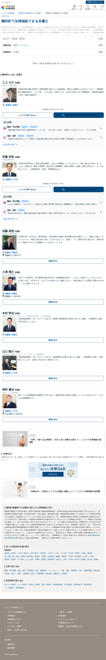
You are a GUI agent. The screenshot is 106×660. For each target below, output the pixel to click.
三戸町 (64, 559)
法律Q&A (11, 616)
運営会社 (11, 644)
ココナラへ (7, 2)
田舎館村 (50, 556)
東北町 (13, 559)
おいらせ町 (29, 559)
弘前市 (13, 553)
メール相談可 (9, 588)
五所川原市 (34, 553)
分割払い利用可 (34, 585)
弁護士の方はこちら (95, 2)
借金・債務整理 (41, 571)
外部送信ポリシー (66, 623)
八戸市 (15, 179)
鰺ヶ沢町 (15, 556)
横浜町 (6, 559)
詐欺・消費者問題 (85, 571)
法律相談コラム (14, 619)
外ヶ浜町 (7, 556)
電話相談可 (88, 585)
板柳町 (57, 556)
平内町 (77, 553)
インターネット (54, 571)
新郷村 (96, 559)
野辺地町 (78, 556)
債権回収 (96, 571)
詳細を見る (53, 261)
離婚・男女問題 (10, 571)
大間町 (37, 559)
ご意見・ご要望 (65, 612)
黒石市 (25, 553)
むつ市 (56, 553)
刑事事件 (74, 571)
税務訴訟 (56, 574)
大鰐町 (43, 556)
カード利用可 (22, 585)
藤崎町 (37, 556)
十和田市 (42, 553)
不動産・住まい (10, 574)
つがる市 (63, 553)
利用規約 (62, 616)
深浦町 (22, 556)
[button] (53, 144)
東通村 (43, 559)
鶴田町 (64, 556)
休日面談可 (68, 585)
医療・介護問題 (23, 574)
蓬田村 (89, 553)
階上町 (89, 559)
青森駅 (8, 255)
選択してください (21, 45)
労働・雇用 (65, 571)
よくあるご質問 (14, 626)
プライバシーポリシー (68, 619)
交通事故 (30, 571)
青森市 (15, 105)
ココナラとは (13, 623)
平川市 (70, 553)
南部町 (83, 559)
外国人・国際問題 (37, 574)
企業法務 (48, 574)
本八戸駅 (9, 414)
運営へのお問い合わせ (17, 630)
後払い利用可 (47, 585)
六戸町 (91, 556)
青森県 (8, 105)
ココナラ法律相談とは (17, 612)
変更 (101, 39)
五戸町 (70, 559)
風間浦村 (50, 559)
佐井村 (57, 559)
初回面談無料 (58, 585)
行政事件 (64, 574)
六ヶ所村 (20, 559)
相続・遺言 (21, 571)
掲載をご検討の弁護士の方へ (71, 626)
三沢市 (49, 553)
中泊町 (70, 556)
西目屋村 (30, 556)
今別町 (83, 553)
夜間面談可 (78, 585)
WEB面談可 (20, 588)
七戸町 (85, 556)
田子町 (77, 559)
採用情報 (11, 648)
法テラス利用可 (10, 585)
